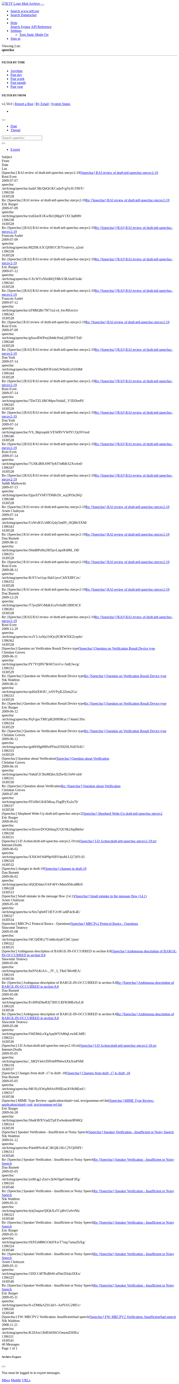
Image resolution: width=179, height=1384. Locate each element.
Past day (16, 75)
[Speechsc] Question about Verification (82, 758)
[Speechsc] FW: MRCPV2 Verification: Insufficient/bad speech (132, 1317)
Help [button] (13, 23)
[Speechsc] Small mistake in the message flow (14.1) (110, 896)
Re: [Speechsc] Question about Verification (90, 786)
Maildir (16, 1380)
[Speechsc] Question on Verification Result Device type (116, 648)
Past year (16, 86)
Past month (18, 83)
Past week (17, 79)
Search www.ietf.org (24, 11)
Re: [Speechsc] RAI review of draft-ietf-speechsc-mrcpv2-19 (127, 200)
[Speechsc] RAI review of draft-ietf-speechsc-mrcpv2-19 (119, 173)
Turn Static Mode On (33, 34)
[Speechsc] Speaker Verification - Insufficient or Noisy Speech (131, 1132)
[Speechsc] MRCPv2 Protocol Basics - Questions (104, 924)
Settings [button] (15, 31)
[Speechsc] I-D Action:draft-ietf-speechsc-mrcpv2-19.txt (117, 841)
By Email (42, 104)
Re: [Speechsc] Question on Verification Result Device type (125, 676)
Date (13, 126)
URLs (26, 1380)
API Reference (41, 27)
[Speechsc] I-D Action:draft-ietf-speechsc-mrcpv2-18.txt (117, 1045)
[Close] (3, 1366)
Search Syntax (20, 27)
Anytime (16, 71)
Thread (15, 130)
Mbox (6, 1380)
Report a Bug (24, 104)
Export (15, 149)
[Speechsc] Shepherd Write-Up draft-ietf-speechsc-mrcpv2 (122, 813)
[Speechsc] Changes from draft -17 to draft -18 (98, 1073)
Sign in (15, 38)
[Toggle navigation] (42, 4)
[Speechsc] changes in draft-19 (65, 868)
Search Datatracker (23, 15)
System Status (60, 104)
